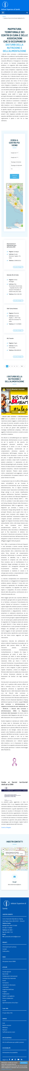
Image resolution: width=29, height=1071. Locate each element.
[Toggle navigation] (3, 13)
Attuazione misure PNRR (9, 961)
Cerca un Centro (14, 176)
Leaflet (8, 227)
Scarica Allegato (6, 827)
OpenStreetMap (15, 227)
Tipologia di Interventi (15, 165)
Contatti (4, 949)
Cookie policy (5, 951)
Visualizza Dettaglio (18, 267)
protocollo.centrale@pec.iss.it (13, 936)
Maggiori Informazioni (6, 1069)
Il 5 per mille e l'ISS (7, 1013)
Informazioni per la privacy (9, 947)
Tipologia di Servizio (15, 162)
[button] (18, 187)
